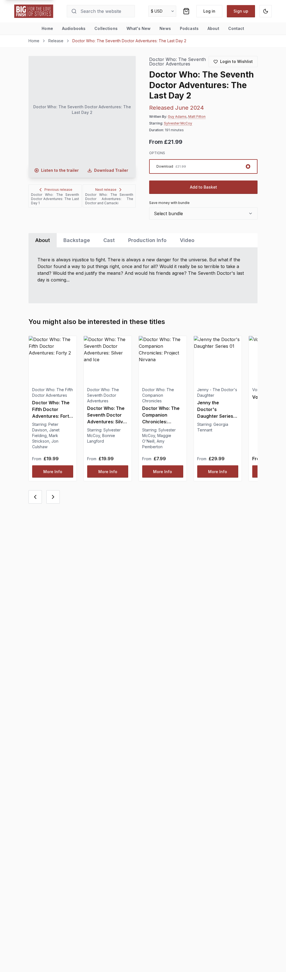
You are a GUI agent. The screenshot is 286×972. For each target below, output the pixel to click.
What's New (139, 28)
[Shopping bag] (186, 11)
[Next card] (53, 497)
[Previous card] (35, 497)
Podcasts (189, 28)
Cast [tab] (109, 240)
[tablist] (142, 240)
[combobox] (203, 213)
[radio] (203, 166)
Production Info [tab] (147, 240)
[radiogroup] (203, 166)
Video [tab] (187, 240)
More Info (52, 471)
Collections (106, 28)
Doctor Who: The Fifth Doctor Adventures (52, 392)
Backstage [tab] (76, 240)
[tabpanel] (142, 275)
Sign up (240, 11)
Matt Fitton (197, 116)
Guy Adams (177, 116)
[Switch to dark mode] (265, 11)
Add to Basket (203, 187)
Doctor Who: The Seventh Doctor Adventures (177, 61)
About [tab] (42, 240)
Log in (209, 11)
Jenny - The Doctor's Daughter (217, 392)
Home (47, 28)
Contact (236, 28)
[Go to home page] (33, 11)
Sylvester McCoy (178, 123)
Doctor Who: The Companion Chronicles (158, 395)
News (165, 28)
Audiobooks (73, 28)
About (213, 28)
